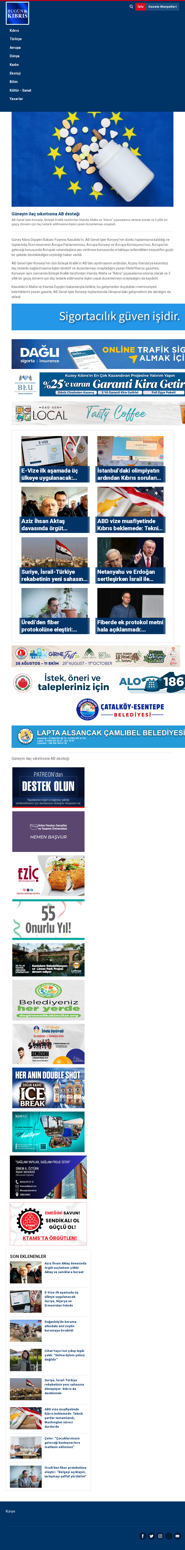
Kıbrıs (14, 30)
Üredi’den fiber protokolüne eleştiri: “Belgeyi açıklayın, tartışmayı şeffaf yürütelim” (65, 1472)
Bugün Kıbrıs (17, 13)
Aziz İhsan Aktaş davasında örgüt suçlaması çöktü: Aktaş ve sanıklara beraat (65, 1268)
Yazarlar (16, 99)
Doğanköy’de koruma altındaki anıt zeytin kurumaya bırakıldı (60, 1326)
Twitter (151, 1536)
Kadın (14, 65)
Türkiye (16, 39)
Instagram (160, 1536)
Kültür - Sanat (20, 90)
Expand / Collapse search (131, 7)
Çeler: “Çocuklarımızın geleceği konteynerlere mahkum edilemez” (62, 1443)
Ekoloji (15, 73)
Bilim (14, 82)
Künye (10, 1511)
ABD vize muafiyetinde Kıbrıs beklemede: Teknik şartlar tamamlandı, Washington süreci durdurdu (64, 1417)
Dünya (15, 56)
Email (177, 1536)
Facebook (142, 1536)
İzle (141, 6)
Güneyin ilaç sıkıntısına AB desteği (46, 213)
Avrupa (15, 48)
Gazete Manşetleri (162, 6)
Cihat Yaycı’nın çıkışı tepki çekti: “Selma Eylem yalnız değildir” (65, 1355)
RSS (168, 1536)
